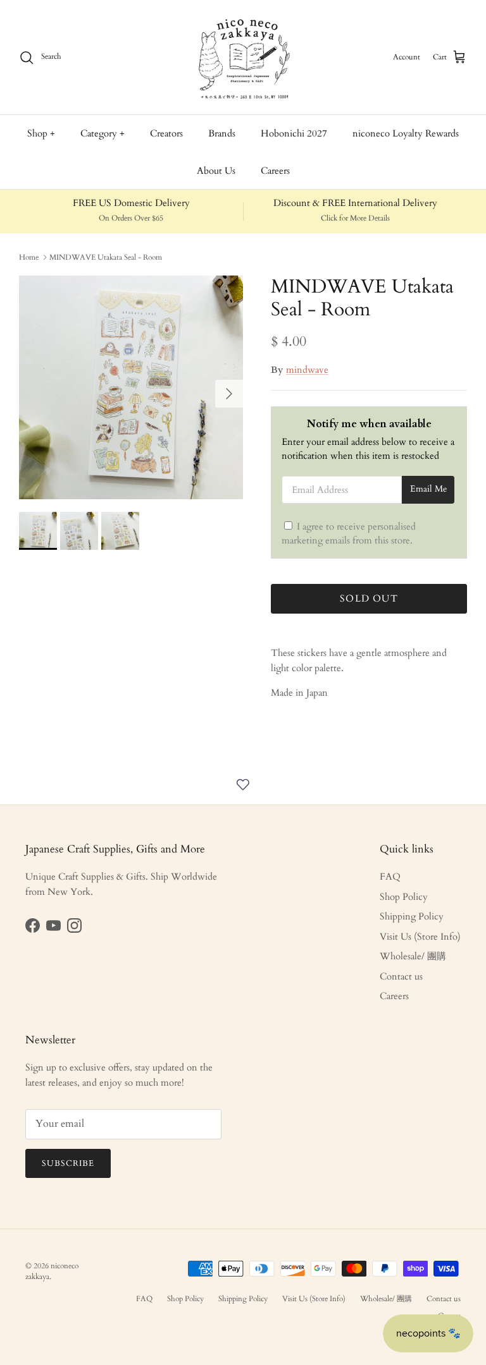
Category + (102, 133)
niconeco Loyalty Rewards (405, 133)
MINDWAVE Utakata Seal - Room (105, 257)
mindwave (307, 369)
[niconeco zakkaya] (243, 57)
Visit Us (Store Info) (420, 936)
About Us (216, 170)
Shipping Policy (412, 916)
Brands (221, 133)
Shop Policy (404, 896)
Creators (166, 133)
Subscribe (68, 1163)
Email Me (428, 489)
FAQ (390, 876)
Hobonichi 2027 (294, 133)
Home (29, 257)
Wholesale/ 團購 (413, 956)
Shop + (41, 133)
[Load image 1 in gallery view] (131, 387)
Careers (275, 170)
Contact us (401, 976)
